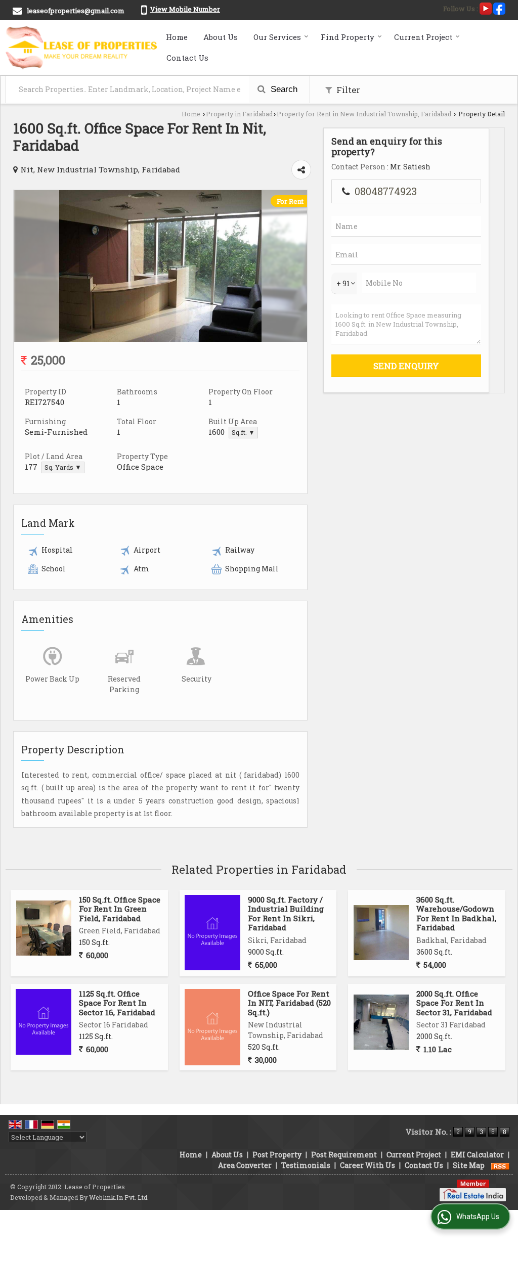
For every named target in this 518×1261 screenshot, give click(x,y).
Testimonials (305, 1165)
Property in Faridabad (239, 114)
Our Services (277, 37)
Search (282, 89)
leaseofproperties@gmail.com (75, 10)
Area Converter (245, 1165)
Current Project (423, 37)
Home (177, 37)
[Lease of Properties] (81, 47)
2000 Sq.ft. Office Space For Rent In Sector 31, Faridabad (454, 1002)
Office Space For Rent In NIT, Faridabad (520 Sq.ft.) (289, 1002)
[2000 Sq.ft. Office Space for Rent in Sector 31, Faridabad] (381, 1022)
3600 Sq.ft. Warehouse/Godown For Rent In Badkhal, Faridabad (456, 913)
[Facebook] (499, 7)
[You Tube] (486, 7)
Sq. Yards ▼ (63, 467)
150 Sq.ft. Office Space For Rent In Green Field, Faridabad (119, 908)
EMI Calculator (477, 1154)
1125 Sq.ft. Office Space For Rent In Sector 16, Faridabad (117, 1002)
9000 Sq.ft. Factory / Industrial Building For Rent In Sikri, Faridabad (286, 913)
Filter (347, 90)
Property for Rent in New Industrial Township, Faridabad (364, 114)
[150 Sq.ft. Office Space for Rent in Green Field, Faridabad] (43, 928)
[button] (185, 9)
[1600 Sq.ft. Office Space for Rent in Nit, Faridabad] (160, 339)
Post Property (276, 1154)
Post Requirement (344, 1154)
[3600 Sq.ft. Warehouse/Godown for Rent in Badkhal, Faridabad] (381, 932)
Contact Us (187, 58)
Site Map (469, 1165)
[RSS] (500, 1165)
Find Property (347, 37)
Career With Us (367, 1165)
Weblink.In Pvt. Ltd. (119, 1197)
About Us (220, 37)
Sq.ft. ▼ (243, 432)
